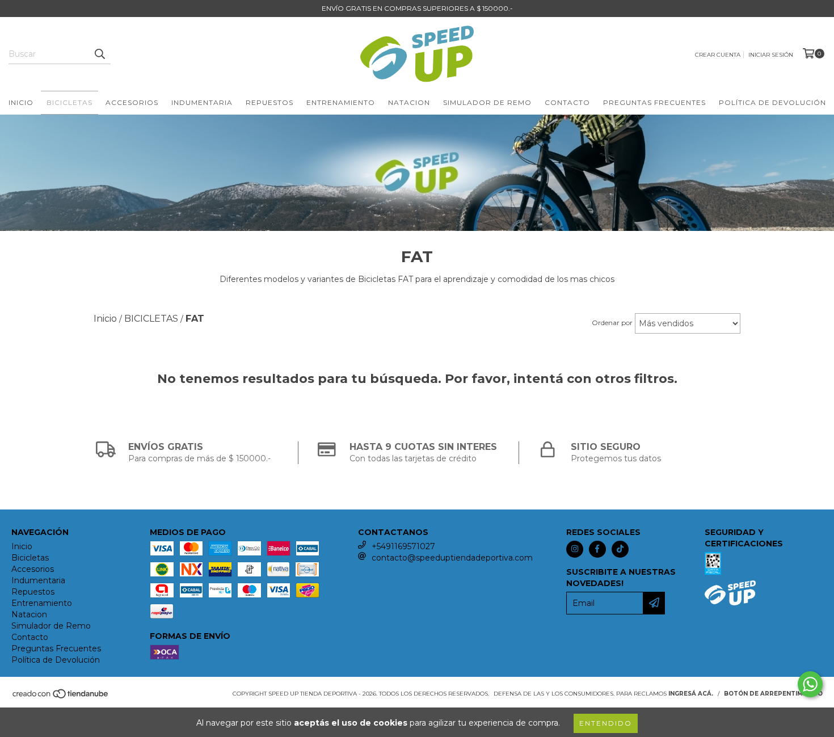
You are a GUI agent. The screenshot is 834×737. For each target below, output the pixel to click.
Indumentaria (202, 102)
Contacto (567, 102)
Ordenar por (612, 322)
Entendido (605, 723)
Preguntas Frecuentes (654, 102)
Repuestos (269, 102)
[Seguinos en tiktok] (620, 549)
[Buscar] (99, 54)
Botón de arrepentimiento (773, 693)
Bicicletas (69, 102)
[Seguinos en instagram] (574, 549)
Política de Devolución (772, 102)
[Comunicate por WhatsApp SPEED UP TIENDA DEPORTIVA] (810, 684)
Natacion (409, 102)
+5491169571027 (403, 546)
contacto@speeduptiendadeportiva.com (452, 558)
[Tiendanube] (61, 697)
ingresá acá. (690, 693)
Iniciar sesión (770, 54)
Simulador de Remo (487, 102)
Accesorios (132, 102)
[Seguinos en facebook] (597, 549)
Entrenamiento (340, 102)
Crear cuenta (717, 54)
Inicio (21, 102)
